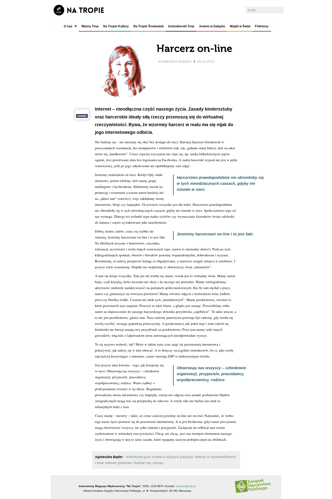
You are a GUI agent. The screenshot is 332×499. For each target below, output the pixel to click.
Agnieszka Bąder (175, 61)
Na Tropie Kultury (116, 26)
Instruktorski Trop (181, 26)
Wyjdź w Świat (240, 26)
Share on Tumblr (82, 116)
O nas (68, 26)
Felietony (261, 26)
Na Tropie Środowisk (148, 26)
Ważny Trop (90, 26)
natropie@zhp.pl (186, 486)
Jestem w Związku (212, 26)
